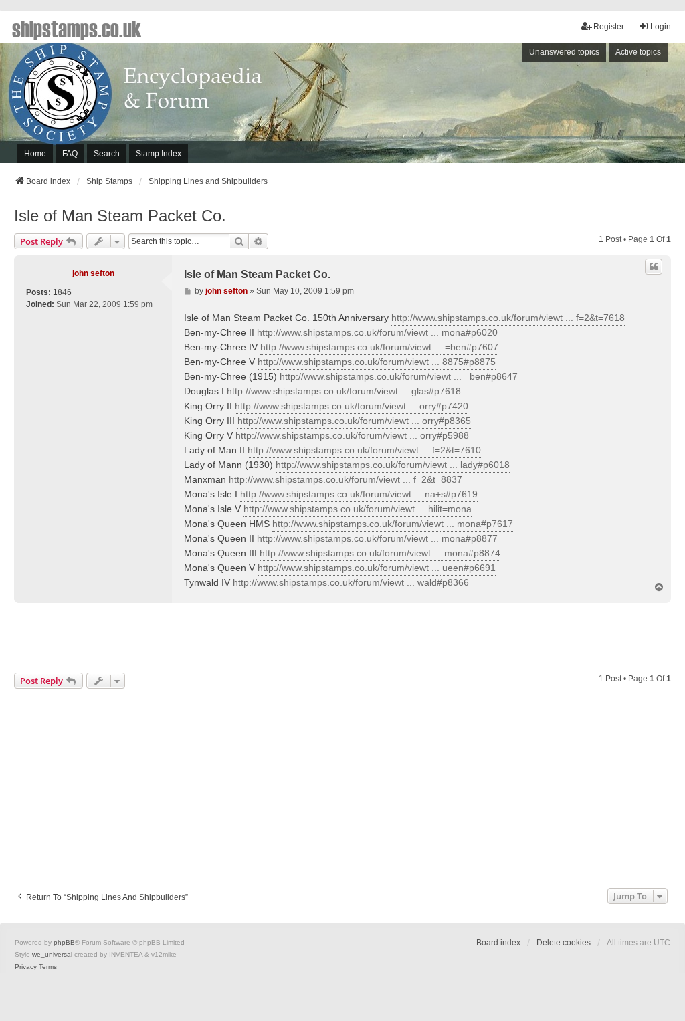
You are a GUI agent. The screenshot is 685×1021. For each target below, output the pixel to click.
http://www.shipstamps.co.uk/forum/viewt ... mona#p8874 (380, 553)
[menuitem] (26, 967)
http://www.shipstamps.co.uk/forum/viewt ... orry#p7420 (351, 406)
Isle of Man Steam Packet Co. (120, 216)
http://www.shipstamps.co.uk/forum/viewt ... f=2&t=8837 (345, 479)
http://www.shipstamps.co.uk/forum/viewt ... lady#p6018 (393, 464)
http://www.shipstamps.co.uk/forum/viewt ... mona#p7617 (392, 523)
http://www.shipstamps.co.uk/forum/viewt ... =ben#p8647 (399, 376)
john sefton (93, 273)
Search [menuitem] (107, 153)
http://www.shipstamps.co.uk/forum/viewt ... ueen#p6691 (377, 567)
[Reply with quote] (653, 267)
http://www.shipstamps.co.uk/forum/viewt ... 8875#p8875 (377, 361)
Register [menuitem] (608, 26)
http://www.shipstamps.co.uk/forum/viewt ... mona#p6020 (377, 332)
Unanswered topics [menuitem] (564, 52)
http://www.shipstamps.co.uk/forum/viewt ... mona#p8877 (377, 538)
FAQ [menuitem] (70, 153)
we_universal (52, 954)
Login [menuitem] (660, 26)
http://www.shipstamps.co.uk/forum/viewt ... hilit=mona (357, 508)
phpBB (64, 942)
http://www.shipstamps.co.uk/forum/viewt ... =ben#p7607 (379, 347)
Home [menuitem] (35, 153)
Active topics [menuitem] (638, 52)
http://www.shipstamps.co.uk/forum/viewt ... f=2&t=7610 (364, 450)
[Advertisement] (507, 106)
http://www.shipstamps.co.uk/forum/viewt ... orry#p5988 (352, 435)
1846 (62, 292)
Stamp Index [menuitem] (158, 153)
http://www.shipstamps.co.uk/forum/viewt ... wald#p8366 (351, 582)
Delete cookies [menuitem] (563, 942)
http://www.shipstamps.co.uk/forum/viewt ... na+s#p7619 (359, 494)
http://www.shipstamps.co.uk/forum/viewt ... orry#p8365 (354, 420)
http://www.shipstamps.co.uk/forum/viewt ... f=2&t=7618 (508, 317)
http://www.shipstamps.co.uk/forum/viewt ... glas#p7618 (344, 391)
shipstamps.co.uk (77, 28)
